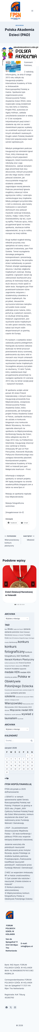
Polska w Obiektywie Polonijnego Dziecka (19, 681)
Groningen (31, 638)
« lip (7, 778)
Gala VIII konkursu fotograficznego (18, 638)
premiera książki (27, 690)
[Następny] (33, 584)
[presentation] (19, 576)
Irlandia (7, 642)
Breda (10, 629)
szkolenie (10, 696)
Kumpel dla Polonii (10, 666)
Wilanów (7, 710)
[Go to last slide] (6, 584)
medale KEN (12, 672)
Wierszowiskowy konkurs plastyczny (12, 541)
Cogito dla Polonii (18, 629)
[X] (11, 1007)
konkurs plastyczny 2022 (11, 663)
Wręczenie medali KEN (21, 710)
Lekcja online (19, 666)
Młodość (28, 538)
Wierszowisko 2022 (11, 707)
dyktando (27, 629)
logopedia (23, 669)
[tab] (15, 604)
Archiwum (19, 25)
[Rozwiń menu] (32, 10)
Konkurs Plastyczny (23, 659)
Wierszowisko (13, 703)
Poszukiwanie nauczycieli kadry (13, 690)
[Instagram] (15, 1007)
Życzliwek (20, 718)
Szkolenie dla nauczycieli (23, 696)
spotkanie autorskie (18, 693)
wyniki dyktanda (16, 714)
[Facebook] (6, 1007)
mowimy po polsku (11, 677)
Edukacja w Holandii (18, 635)
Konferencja (13, 642)
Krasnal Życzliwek (25, 663)
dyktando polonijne (12, 632)
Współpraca (8, 714)
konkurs (23, 642)
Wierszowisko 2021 (28, 704)
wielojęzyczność (14, 700)
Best (6, 629)
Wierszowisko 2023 (25, 707)
